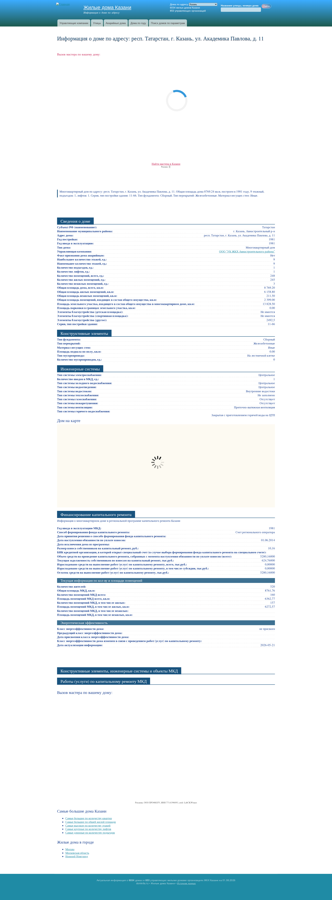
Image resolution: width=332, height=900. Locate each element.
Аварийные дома (116, 23)
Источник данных (186, 883)
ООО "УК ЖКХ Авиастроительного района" (247, 251)
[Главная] (63, 4)
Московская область (77, 853)
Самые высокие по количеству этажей (87, 825)
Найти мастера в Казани (166, 164)
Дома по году (138, 23)
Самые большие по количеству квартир (88, 818)
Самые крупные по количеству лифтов (88, 829)
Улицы (97, 23)
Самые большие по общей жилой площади (90, 822)
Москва (69, 849)
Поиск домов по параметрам (168, 23)
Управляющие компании (73, 23)
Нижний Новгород (76, 856)
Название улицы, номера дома (240, 5)
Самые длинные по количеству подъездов (90, 832)
